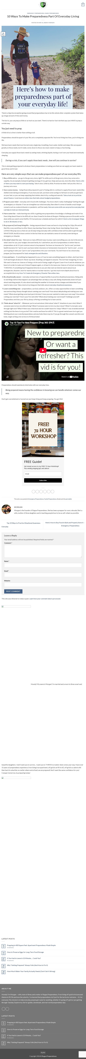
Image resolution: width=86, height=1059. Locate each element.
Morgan (51, 22)
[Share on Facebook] (37, 491)
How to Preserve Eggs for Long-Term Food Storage (25, 952)
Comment (8, 543)
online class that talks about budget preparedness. (42, 198)
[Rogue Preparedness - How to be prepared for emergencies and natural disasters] (43, 4)
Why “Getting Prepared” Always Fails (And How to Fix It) (27, 965)
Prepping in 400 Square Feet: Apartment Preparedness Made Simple (31, 945)
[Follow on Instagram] (3, 1009)
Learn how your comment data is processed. (45, 599)
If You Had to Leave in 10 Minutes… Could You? (24, 958)
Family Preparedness (52, 13)
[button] (3, 4)
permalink (69, 499)
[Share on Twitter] (41, 491)
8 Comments (13, 960)
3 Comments (14, 947)
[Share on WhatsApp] (33, 491)
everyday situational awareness (61, 285)
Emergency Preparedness (35, 13)
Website (7, 581)
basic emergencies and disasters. (36, 253)
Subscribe (43, 480)
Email (6, 571)
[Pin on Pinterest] (48, 491)
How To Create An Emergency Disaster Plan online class (39, 273)
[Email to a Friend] (45, 491)
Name (6, 561)
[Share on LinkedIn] (52, 491)
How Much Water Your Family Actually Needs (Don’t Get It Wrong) (31, 971)
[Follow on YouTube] (7, 1009)
